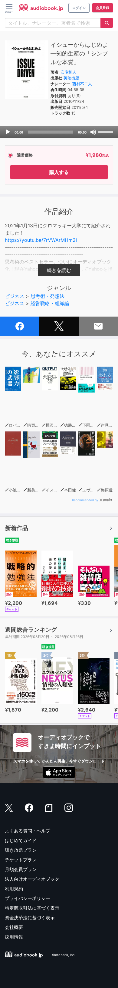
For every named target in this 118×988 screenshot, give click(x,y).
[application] (59, 132)
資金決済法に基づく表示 (30, 917)
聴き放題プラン (21, 850)
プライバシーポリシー (27, 898)
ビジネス (14, 296)
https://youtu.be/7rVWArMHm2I (41, 240)
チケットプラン (21, 860)
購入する (59, 172)
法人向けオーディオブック (32, 879)
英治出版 (71, 77)
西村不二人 (82, 83)
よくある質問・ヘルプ (27, 831)
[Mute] (93, 132)
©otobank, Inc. (63, 955)
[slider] (106, 131)
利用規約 (14, 889)
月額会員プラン (21, 869)
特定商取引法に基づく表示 (32, 908)
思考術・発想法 (47, 296)
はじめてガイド (21, 840)
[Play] (8, 132)
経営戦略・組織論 (50, 303)
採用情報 (14, 937)
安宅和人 (68, 72)
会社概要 (14, 927)
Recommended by (85, 500)
